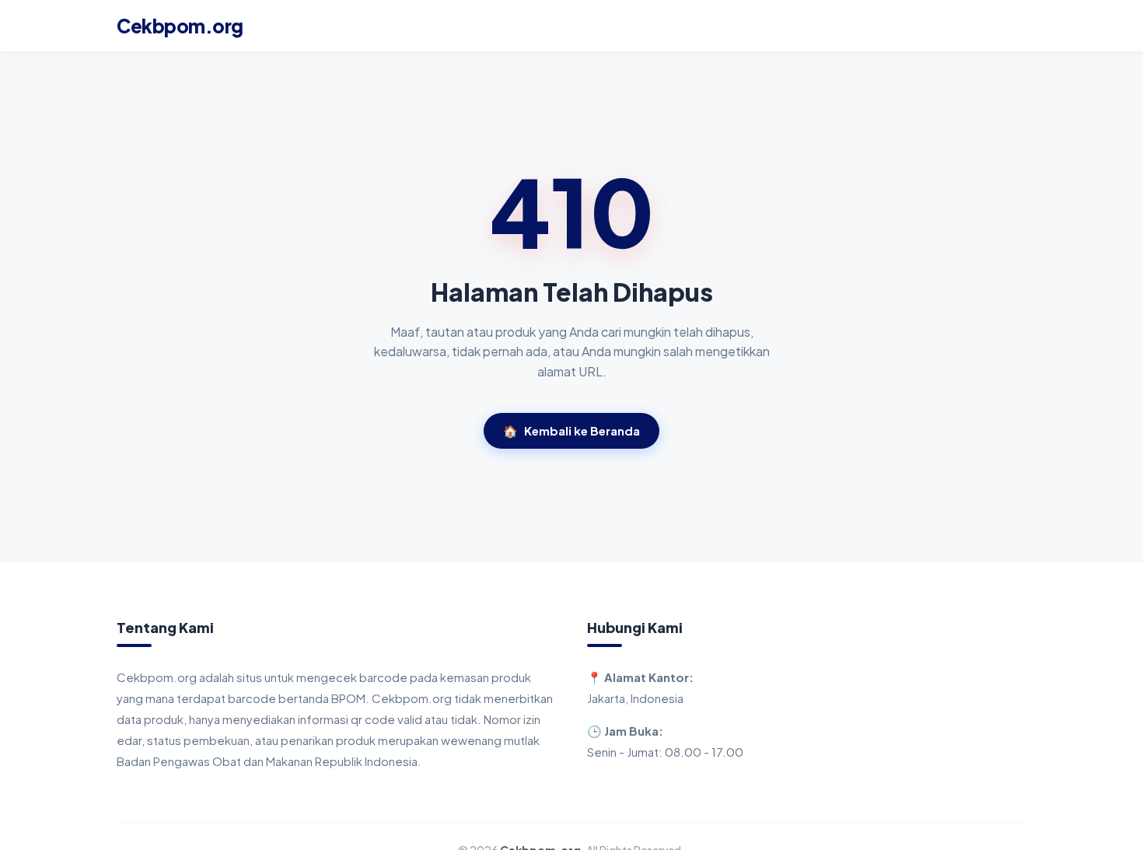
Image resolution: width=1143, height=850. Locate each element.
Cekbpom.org (180, 25)
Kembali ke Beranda (571, 430)
